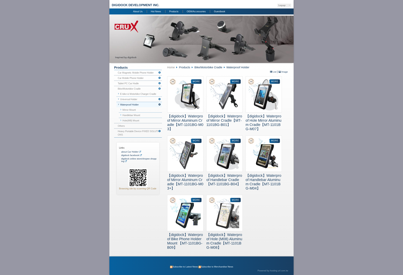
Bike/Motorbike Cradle (129, 88)
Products (185, 67)
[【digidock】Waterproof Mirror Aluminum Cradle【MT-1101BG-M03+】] (185, 154)
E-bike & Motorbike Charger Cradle (138, 94)
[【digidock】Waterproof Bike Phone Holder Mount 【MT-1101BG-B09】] (185, 213)
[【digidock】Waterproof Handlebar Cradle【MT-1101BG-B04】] (224, 154)
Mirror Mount (129, 109)
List (274, 72)
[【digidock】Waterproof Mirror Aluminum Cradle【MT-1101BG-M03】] (185, 94)
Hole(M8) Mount (130, 120)
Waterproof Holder (129, 104)
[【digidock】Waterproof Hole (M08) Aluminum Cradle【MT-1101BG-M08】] (224, 213)
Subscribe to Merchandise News (217, 267)
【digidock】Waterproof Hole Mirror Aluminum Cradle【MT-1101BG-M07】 (263, 122)
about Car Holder (129, 152)
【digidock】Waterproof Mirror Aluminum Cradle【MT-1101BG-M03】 (185, 122)
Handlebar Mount (131, 115)
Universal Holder (128, 99)
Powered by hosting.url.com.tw (273, 270)
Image (284, 72)
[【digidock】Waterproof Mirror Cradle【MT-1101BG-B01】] (224, 94)
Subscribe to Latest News (185, 267)
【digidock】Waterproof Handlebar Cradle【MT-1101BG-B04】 (224, 180)
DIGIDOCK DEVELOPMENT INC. (135, 5)
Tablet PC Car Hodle (128, 83)
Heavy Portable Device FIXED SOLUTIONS (138, 133)
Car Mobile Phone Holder (131, 78)
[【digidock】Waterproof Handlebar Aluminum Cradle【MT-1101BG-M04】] (264, 154)
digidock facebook (130, 155)
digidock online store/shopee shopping (138, 160)
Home (171, 67)
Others (121, 126)
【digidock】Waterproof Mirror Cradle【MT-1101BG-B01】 (224, 120)
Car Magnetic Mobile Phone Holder (136, 72)
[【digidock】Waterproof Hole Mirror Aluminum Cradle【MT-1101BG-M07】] (264, 94)
